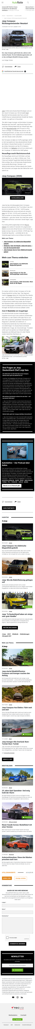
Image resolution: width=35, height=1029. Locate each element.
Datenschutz (17, 1024)
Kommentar (5, 916)
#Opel (10, 787)
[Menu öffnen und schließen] (3, 2)
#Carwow (11, 854)
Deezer (22, 480)
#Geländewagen (24, 634)
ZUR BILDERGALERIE (17, 198)
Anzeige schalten (21, 878)
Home (3, 15)
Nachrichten (10, 15)
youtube (26, 482)
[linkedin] (22, 997)
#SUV (8, 634)
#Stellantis (15, 634)
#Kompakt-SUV (6, 636)
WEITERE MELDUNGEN (10, 627)
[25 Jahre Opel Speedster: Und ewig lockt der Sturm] (17, 777)
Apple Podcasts (28, 480)
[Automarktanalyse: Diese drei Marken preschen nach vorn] (17, 843)
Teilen (19, 66)
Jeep (3, 111)
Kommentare (8, 66)
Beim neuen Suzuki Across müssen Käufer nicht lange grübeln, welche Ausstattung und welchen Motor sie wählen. (17, 830)
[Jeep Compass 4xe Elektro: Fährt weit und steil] (17, 694)
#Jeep (4, 521)
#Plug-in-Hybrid (13, 822)
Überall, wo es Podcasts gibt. (11, 485)
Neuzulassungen (12, 128)
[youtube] (13, 997)
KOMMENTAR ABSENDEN (17, 944)
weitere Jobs (7, 878)
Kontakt (23, 1015)
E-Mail (3, 902)
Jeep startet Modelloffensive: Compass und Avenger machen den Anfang (16, 673)
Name (3, 909)
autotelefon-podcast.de (8, 480)
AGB (12, 1024)
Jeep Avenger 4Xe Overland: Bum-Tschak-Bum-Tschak (15, 743)
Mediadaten (13, 1015)
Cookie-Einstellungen (26, 1024)
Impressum (6, 1024)
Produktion (12, 378)
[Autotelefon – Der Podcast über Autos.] (17, 451)
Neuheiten (12, 311)
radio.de (21, 482)
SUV (27, 113)
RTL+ (9, 482)
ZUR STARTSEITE (9, 508)
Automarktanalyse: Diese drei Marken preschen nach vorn (17, 858)
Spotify (17, 480)
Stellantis (14, 148)
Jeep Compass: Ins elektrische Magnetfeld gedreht (14, 547)
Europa (9, 295)
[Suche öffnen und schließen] (27, 2)
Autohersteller (18, 15)
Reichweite (5, 407)
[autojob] (29, 872)
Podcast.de (14, 482)
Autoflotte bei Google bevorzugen (13, 71)
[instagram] (17, 997)
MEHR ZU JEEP (7, 759)
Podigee (4, 482)
